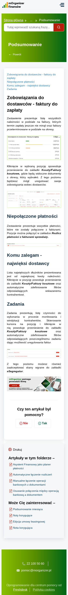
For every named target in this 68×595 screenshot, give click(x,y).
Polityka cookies (44, 589)
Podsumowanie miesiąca (28, 509)
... (31, 20)
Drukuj (17, 449)
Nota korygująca (22, 527)
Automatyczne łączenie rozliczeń (32, 474)
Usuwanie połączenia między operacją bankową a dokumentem (36, 492)
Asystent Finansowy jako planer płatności (32, 466)
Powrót (14, 54)
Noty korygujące (22, 515)
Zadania (12, 89)
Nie (25, 423)
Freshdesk (20, 589)
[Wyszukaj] (58, 27)
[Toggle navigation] (62, 4)
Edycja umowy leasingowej (29, 521)
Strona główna (13, 20)
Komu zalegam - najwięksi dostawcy (28, 85)
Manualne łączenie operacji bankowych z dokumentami (29, 482)
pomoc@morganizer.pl (36, 570)
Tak (44, 423)
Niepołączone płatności (21, 81)
